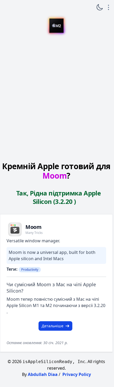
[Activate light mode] (99, 7)
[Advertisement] (56, 98)
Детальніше (52, 325)
